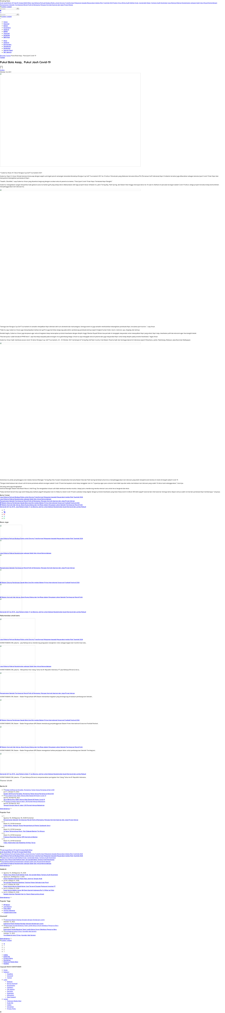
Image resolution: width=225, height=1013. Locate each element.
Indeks (6, 955)
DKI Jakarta (7, 52)
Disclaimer (7, 960)
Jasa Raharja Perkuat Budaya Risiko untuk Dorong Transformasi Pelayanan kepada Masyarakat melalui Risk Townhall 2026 (72, 3)
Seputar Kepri (8, 50)
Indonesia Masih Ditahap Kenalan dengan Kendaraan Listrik (23, 923)
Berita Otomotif (12, 984)
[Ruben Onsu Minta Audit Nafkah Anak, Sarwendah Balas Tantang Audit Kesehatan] (28, 858)
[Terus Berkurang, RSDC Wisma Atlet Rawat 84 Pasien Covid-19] (25, 796)
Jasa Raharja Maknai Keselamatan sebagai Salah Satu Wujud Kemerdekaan (192, 3)
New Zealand (11, 997)
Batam (6, 26)
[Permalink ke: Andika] (1, 68)
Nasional (6, 24)
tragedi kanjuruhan (10, 912)
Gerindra (10, 991)
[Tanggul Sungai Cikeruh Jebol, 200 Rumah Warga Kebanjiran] (24, 801)
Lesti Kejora (8, 907)
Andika (2, 70)
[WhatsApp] (4, 950)
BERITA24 (7, 37)
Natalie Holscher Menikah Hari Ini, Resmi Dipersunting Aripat (24, 894)
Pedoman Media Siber (11, 962)
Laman (6, 999)
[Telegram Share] (4, 516)
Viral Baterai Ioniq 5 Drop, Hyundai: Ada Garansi (20, 935)
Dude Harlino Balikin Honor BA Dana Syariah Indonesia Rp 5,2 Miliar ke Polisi (29, 890)
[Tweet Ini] (5, 513)
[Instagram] (4, 948)
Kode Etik (7, 956)
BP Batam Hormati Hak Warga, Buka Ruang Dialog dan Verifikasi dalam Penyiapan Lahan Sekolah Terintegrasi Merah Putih (41, 505)
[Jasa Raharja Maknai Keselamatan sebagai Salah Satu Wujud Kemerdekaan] (11, 551)
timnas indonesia (9, 910)
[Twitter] (4, 944)
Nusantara (7, 28)
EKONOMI (7, 35)
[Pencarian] (0, 13)
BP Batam (7, 905)
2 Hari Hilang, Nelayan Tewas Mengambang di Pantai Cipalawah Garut (27, 825)
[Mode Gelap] (0, 11)
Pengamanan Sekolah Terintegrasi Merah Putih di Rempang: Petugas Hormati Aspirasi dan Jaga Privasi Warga (36, 5)
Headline (10, 974)
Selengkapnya (5, 809)
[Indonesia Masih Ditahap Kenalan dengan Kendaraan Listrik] (24, 920)
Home (6, 22)
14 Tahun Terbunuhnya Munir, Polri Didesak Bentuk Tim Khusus (24, 831)
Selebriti (6, 29)
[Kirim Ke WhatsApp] (4, 518)
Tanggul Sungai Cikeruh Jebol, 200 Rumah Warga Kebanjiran (24, 805)
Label (5, 980)
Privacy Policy (8, 958)
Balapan (9, 982)
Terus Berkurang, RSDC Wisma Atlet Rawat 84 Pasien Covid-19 (24, 799)
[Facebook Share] (4, 510)
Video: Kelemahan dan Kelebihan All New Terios (19, 843)
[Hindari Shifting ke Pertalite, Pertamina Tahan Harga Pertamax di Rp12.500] (29, 790)
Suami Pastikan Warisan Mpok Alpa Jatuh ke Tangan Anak (23, 878)
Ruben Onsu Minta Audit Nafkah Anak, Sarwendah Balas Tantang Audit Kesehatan (140, 3)
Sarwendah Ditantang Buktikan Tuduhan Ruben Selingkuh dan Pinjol (26, 882)
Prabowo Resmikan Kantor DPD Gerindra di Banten (21, 837)
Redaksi (6, 963)
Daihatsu (10, 987)
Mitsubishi (10, 995)
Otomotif (7, 33)
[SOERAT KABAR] (6, 7)
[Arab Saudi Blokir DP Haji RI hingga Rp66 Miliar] (16, 850)
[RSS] (4, 952)
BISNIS (6, 31)
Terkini (2, 58)
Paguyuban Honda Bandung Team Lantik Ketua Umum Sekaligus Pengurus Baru (30, 929)
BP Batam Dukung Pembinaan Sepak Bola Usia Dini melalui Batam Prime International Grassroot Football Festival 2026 (39, 503)
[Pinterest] (4, 946)
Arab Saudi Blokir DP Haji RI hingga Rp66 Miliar (15, 3)
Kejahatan (7, 48)
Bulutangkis (7, 44)
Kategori (6, 972)
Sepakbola (7, 46)
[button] (18, 9)
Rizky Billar (7, 908)
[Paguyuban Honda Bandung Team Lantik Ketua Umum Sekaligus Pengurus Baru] (31, 926)
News (5, 41)
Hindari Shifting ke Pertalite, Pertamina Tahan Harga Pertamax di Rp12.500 (29, 794)
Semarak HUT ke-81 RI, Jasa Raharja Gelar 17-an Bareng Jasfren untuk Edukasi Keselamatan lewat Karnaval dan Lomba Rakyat (43, 507)
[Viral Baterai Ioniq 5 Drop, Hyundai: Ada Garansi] (20, 931)
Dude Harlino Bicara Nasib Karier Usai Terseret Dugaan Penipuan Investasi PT (30, 886)
